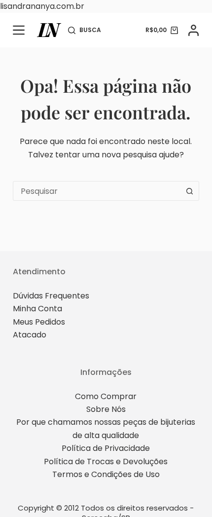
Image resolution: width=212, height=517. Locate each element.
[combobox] (96, 191)
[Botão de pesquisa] (189, 191)
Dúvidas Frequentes (51, 295)
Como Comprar (106, 396)
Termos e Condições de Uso (106, 474)
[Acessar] (193, 30)
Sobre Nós (106, 409)
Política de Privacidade (106, 448)
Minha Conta (37, 308)
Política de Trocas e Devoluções (106, 461)
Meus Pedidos (39, 322)
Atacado (29, 334)
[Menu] (19, 30)
